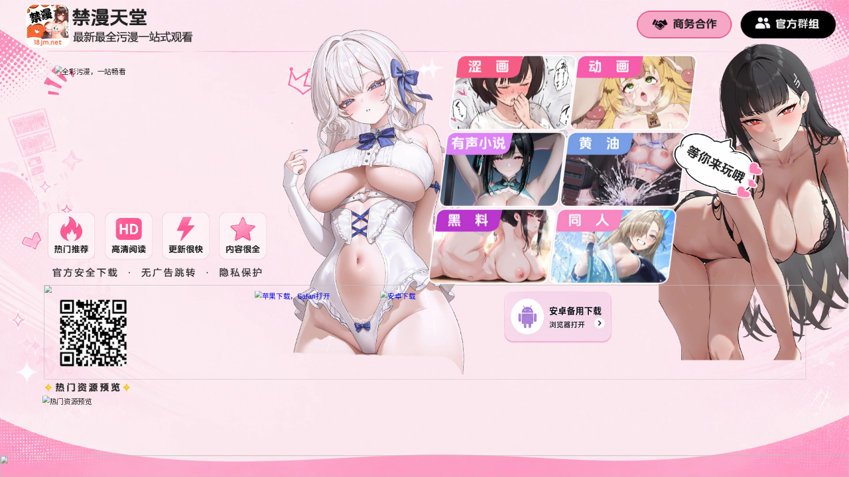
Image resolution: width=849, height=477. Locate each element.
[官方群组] (788, 24)
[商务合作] (684, 24)
